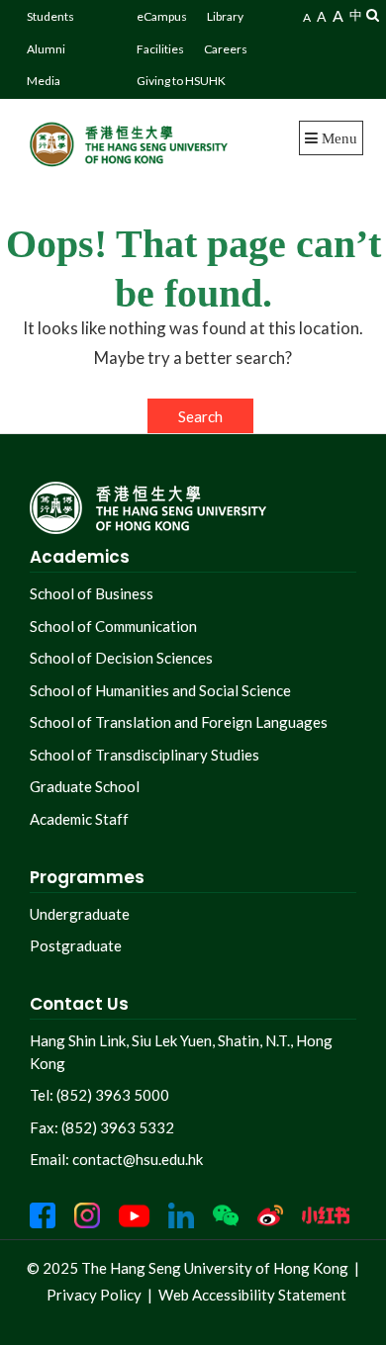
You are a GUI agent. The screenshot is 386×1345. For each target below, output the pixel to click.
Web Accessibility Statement (252, 1294)
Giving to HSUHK (181, 80)
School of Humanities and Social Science (160, 690)
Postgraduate (76, 945)
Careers (225, 49)
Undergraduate (80, 914)
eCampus (162, 16)
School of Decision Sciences (121, 658)
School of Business (91, 593)
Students (50, 16)
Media (43, 80)
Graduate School (85, 786)
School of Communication (113, 626)
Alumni (46, 49)
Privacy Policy (94, 1294)
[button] (372, 14)
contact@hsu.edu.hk (137, 1159)
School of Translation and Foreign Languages (179, 722)
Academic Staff (79, 819)
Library (225, 16)
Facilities (160, 49)
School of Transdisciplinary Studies (144, 754)
